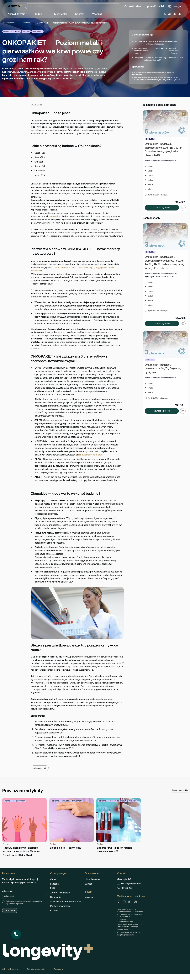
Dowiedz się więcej (162, 207)
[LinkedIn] (118, 902)
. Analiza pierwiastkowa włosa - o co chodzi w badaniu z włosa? (156, 77)
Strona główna (9, 22)
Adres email (7, 891)
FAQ (52, 888)
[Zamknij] (20, 929)
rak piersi (53, 216)
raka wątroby (85, 454)
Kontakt (54, 910)
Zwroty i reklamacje (60, 892)
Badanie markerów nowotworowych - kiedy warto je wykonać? (157, 80)
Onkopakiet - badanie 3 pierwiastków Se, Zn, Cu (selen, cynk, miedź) (163, 368)
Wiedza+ (89, 883)
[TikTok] (135, 902)
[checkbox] (3, 902)
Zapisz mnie (10, 910)
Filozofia (54, 883)
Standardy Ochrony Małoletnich (66, 901)
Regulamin (55, 897)
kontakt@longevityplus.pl (132, 883)
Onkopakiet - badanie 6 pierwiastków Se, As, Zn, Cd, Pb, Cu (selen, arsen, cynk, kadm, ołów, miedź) (164, 149)
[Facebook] (124, 902)
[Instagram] (129, 902)
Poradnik (26, 22)
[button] (16, 934)
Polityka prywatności (60, 905)
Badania (89, 897)
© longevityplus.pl (10, 969)
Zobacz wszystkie (180, 790)
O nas (53, 879)
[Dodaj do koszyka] (183, 207)
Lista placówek (92, 879)
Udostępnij (37, 768)
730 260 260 (126, 888)
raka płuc (98, 454)
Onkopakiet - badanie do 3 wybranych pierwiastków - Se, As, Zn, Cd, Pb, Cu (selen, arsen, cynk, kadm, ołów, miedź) (165, 262)
